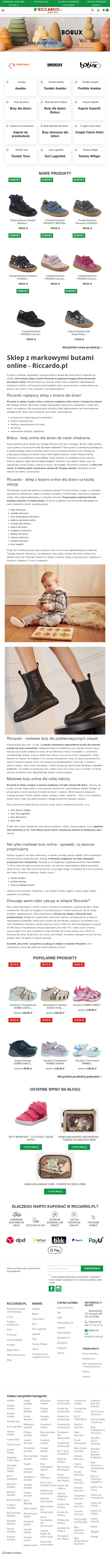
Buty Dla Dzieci (65, 1307)
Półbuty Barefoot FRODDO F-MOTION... (55, 222)
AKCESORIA (64, 1333)
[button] (8, 34)
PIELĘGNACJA (65, 1323)
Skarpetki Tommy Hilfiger (11, 1468)
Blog (9, 1360)
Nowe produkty (14, 1340)
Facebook (51, 1289)
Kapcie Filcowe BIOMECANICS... (23, 1062)
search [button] (92, 10)
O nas (10, 1317)
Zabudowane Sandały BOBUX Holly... (55, 1006)
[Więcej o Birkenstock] (21, 64)
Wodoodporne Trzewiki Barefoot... (23, 222)
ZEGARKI (62, 1343)
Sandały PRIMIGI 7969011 (87, 1004)
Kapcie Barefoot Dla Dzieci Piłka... (79, 333)
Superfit (36, 1334)
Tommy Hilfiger (39, 1344)
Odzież (60, 1353)
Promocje (12, 1335)
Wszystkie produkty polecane (80, 1077)
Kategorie (62, 1348)
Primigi (94, 1536)
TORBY (61, 1328)
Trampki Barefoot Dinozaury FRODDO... (87, 222)
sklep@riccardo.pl (94, 1336)
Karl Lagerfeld (39, 1329)
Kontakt (11, 1345)
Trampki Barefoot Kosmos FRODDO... (23, 277)
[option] (55, 34)
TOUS (35, 1349)
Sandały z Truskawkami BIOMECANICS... (23, 1006)
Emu (34, 1324)
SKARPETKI (63, 1338)
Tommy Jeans (14, 1444)
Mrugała (95, 1531)
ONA (59, 1318)
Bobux (35, 1314)
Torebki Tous (13, 1421)
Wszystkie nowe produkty (82, 347)
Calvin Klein (38, 1319)
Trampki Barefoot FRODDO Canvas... (55, 277)
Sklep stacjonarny (16, 1355)
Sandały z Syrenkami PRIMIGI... (87, 1062)
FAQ (9, 1330)
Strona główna (67, 1302)
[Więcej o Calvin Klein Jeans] (89, 64)
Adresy (86, 1371)
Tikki (34, 1339)
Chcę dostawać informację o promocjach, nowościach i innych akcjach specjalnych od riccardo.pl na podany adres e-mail (75, 1280)
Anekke (36, 1309)
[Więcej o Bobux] (55, 64)
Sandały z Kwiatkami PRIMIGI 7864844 (55, 1062)
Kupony (86, 1376)
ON (59, 1313)
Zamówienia (88, 1358)
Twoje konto (90, 1348)
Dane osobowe (90, 1353)
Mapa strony (13, 1350)
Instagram (58, 1289)
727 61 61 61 (96, 1325)
